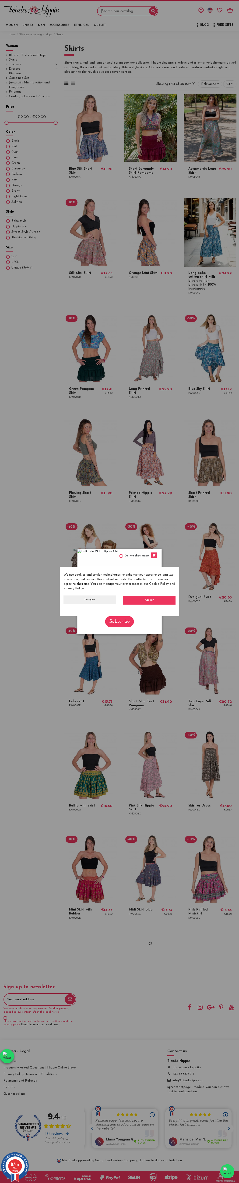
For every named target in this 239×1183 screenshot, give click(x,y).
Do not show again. (137, 555)
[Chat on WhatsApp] (7, 1056)
